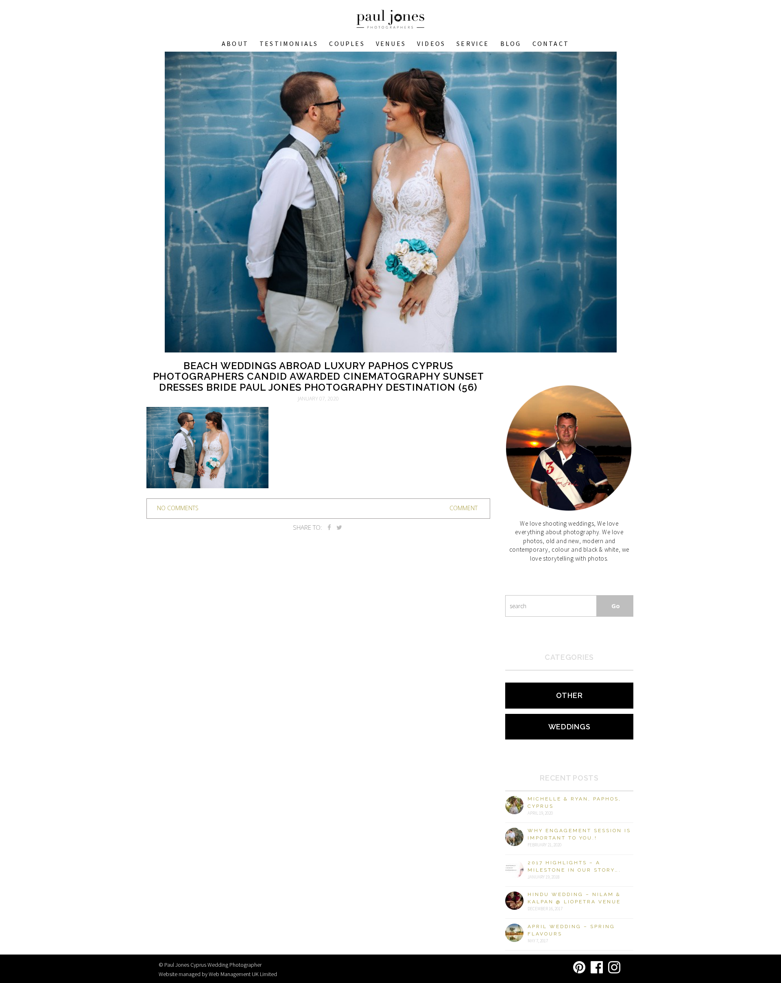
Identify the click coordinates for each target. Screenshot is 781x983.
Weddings (569, 726)
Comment (463, 508)
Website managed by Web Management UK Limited (218, 974)
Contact (550, 43)
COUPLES (346, 43)
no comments (178, 508)
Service (472, 43)
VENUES (391, 43)
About (235, 43)
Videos (431, 43)
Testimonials (289, 43)
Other (569, 695)
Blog (510, 43)
